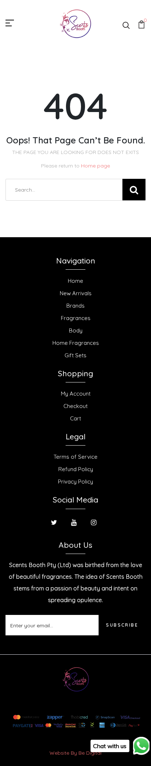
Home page (95, 165)
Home (75, 280)
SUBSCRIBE (122, 625)
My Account (76, 393)
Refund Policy (75, 469)
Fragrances (76, 318)
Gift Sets (75, 355)
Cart (75, 418)
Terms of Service (75, 456)
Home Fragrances (75, 342)
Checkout (75, 406)
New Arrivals (76, 293)
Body (75, 330)
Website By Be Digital (75, 753)
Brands (75, 305)
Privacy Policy (75, 481)
